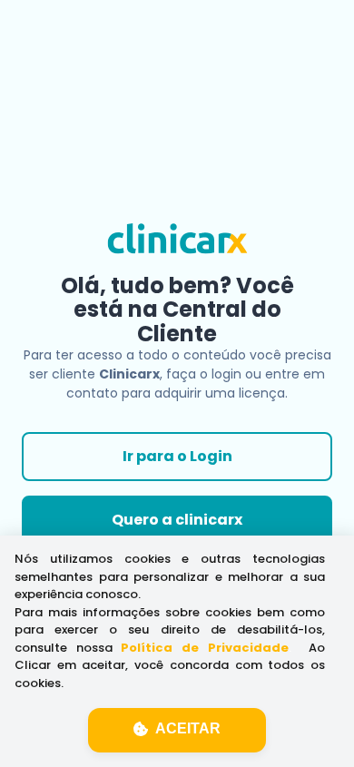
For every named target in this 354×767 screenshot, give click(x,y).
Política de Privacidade (204, 647)
